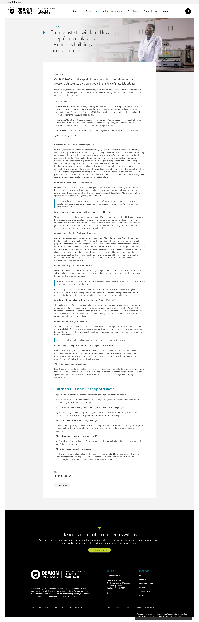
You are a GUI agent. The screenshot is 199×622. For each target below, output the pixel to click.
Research (90, 11)
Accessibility (137, 607)
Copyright (118, 607)
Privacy (109, 607)
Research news (62, 485)
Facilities (132, 11)
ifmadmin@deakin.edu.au (117, 575)
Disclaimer (127, 607)
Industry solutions (111, 11)
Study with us (150, 11)
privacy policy (163, 616)
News (165, 11)
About (76, 11)
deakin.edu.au (16, 2)
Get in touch (98, 550)
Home (53, 27)
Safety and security (150, 607)
